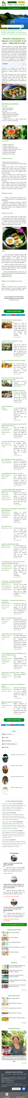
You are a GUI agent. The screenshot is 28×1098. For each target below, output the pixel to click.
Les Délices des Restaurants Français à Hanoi (13, 441)
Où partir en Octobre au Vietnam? (18, 754)
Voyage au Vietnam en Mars (17, 765)
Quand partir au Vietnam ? (15, 1008)
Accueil (9, 30)
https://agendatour (8, 1082)
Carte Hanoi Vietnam (14, 952)
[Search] (26, 8)
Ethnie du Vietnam (7, 734)
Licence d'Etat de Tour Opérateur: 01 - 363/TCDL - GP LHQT (14, 1077)
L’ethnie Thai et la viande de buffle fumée (12, 634)
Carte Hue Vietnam (13, 937)
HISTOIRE (5, 747)
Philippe (4, 812)
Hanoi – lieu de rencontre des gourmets (12, 618)
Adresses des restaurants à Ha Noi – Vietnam (13, 672)
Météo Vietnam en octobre (15, 1003)
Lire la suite (17, 337)
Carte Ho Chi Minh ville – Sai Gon (17, 947)
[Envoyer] (22, 26)
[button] (2, 8)
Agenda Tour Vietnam (7, 803)
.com (13, 1082)
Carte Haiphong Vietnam (15, 942)
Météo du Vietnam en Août (16, 787)
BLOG (13, 30)
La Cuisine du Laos (7, 526)
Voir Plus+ (24, 957)
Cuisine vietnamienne (7, 406)
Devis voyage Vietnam (14, 932)
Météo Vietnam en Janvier (15, 1013)
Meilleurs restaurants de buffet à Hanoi (12, 702)
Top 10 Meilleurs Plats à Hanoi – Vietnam (12, 473)
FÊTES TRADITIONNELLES (10, 744)
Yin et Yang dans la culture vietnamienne (12, 459)
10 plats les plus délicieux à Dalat (10, 544)
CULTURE (5, 737)
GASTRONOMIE (11, 32)
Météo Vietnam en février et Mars (17, 1017)
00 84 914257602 (14, 1078)
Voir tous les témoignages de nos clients (14, 924)
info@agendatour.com (16, 8)
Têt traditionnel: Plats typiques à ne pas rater (13, 390)
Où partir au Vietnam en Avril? (17, 776)
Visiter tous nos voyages (14, 311)
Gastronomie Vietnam (14, 299)
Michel (4, 839)
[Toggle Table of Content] (23, 64)
